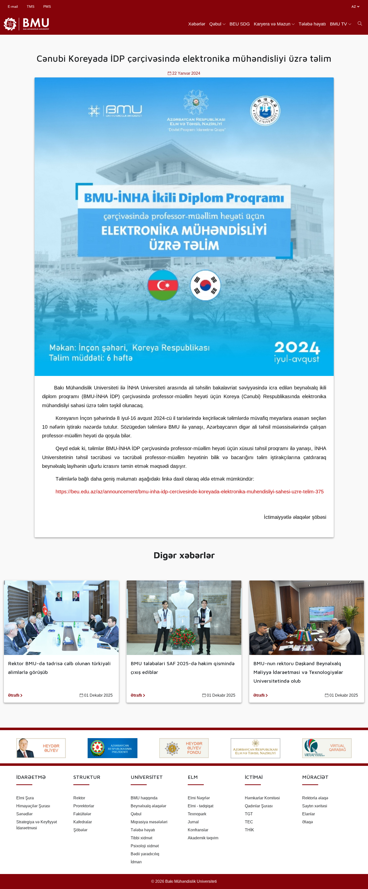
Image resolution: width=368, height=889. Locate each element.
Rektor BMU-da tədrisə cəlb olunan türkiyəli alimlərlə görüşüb (59, 667)
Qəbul (215, 23)
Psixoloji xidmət (145, 846)
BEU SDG (240, 23)
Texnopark (197, 814)
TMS (30, 6)
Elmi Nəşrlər (199, 798)
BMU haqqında (144, 798)
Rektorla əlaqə (315, 798)
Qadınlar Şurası (259, 806)
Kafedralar (82, 822)
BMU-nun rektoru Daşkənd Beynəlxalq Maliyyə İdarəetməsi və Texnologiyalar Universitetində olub (298, 672)
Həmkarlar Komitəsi (262, 798)
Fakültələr (82, 814)
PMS (47, 6)
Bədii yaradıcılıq (145, 854)
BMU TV (338, 23)
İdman (136, 862)
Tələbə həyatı (312, 23)
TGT (249, 814)
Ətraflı (14, 695)
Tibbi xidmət (141, 838)
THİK (249, 830)
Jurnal (193, 822)
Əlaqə (307, 822)
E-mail (13, 6)
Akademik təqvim (203, 838)
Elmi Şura (25, 798)
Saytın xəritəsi (314, 806)
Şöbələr (80, 830)
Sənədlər (24, 814)
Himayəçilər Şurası (33, 806)
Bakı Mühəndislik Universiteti (191, 881)
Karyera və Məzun (272, 23)
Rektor (79, 798)
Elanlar (308, 814)
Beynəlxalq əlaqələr (148, 806)
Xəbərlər (196, 23)
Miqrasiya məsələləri (149, 822)
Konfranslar (198, 830)
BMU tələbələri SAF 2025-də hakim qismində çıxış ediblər (183, 667)
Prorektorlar (83, 806)
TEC (249, 822)
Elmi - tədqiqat (200, 806)
